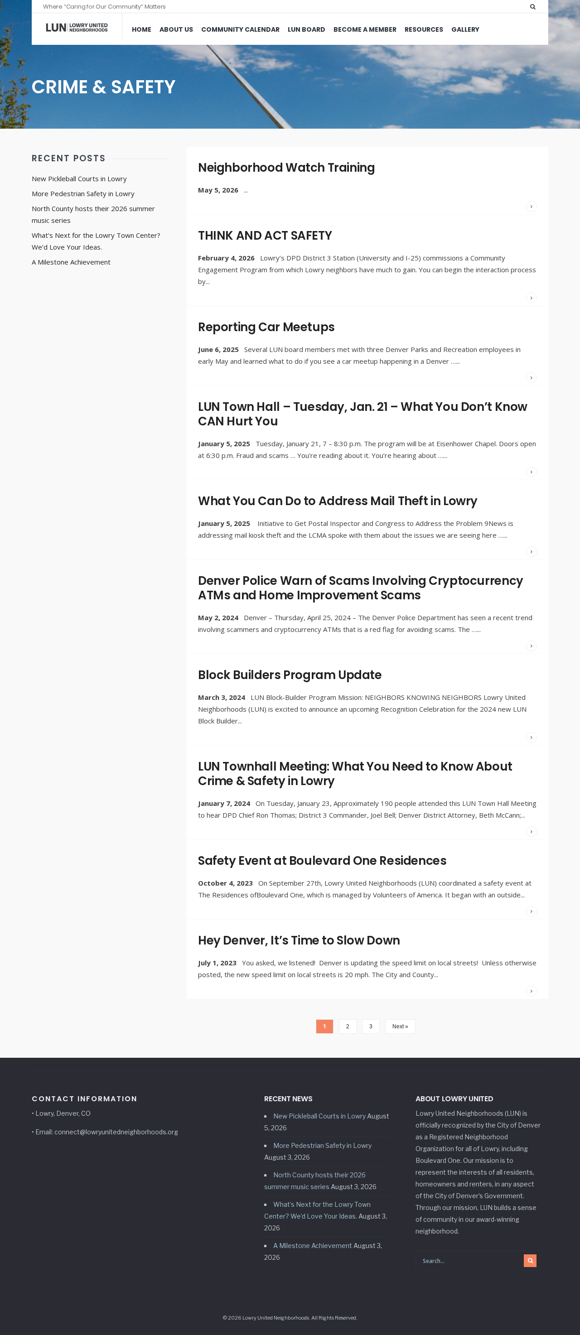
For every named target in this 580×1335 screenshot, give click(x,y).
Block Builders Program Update (290, 675)
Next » (400, 1026)
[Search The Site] (534, 6)
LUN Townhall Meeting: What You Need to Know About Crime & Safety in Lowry (355, 773)
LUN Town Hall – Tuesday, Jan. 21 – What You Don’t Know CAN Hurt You (362, 414)
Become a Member (365, 29)
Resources (424, 29)
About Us (176, 29)
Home (141, 29)
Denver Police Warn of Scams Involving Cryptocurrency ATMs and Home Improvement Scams (360, 588)
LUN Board (306, 29)
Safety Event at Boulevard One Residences (322, 861)
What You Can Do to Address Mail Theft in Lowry (338, 501)
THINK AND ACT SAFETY (265, 235)
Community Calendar (240, 29)
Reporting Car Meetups (266, 327)
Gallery (465, 29)
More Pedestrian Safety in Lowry (83, 193)
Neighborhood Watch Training (286, 167)
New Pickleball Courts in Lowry (79, 178)
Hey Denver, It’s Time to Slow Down (299, 940)
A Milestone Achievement (71, 261)
